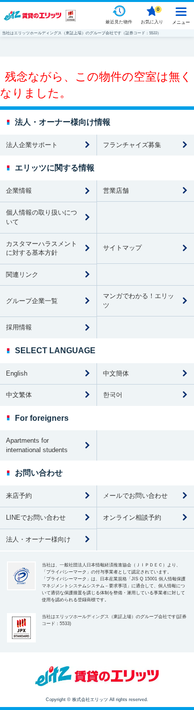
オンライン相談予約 (132, 517)
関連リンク (22, 274)
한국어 (112, 394)
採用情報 (19, 327)
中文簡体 (116, 373)
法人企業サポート (32, 145)
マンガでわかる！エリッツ (138, 300)
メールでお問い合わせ (135, 495)
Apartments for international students (37, 445)
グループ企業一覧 (32, 301)
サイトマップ (122, 247)
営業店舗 (116, 190)
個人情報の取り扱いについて (41, 217)
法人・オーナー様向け (38, 539)
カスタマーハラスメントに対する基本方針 (41, 248)
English (16, 373)
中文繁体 (19, 394)
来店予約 (19, 495)
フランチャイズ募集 (132, 145)
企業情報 (19, 190)
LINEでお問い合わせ (36, 517)
